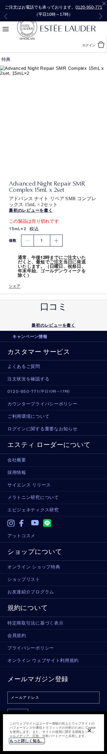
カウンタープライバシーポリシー (42, 404)
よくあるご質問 (23, 366)
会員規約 (16, 635)
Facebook (23, 523)
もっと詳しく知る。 (27, 741)
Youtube (35, 523)
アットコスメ (21, 536)
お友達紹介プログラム (30, 592)
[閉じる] (89, 730)
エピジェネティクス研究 (33, 510)
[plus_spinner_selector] (56, 241)
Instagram (11, 523)
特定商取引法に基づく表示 (35, 623)
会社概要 (16, 460)
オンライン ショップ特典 (33, 567)
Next (100, 16)
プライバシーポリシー (30, 648)
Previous (5, 16)
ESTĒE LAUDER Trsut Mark (27, 28)
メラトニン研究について (33, 497)
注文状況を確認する (28, 379)
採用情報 (16, 472)
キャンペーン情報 (30, 336)
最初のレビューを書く (53, 325)
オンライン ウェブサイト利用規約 (43, 660)
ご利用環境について (28, 416)
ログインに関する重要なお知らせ (42, 429)
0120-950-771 (88, 7)
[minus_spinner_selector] (27, 241)
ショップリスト (23, 579)
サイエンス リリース (29, 485)
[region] (53, 732)
